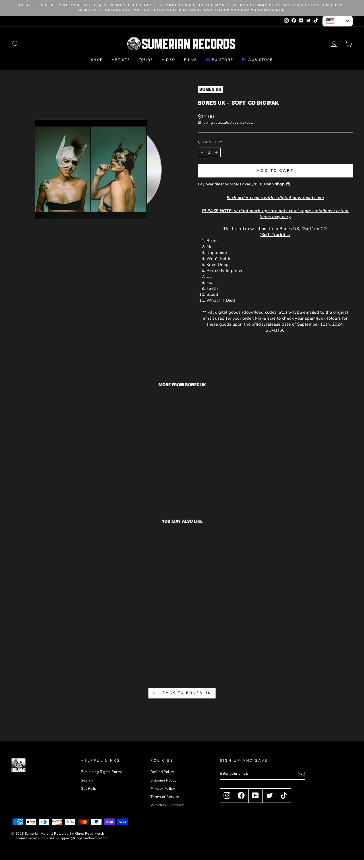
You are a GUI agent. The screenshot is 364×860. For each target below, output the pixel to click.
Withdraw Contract (166, 805)
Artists (121, 59)
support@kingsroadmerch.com (83, 838)
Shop (97, 59)
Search (87, 780)
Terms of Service (164, 796)
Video (168, 59)
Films (190, 59)
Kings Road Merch (89, 833)
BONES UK (210, 89)
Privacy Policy (162, 788)
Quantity (210, 142)
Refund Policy (162, 771)
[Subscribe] (301, 774)
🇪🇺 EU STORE (219, 59)
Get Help (88, 788)
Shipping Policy (163, 780)
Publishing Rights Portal (101, 771)
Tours (146, 59)
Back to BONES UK (186, 693)
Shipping (205, 122)
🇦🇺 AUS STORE (257, 59)
